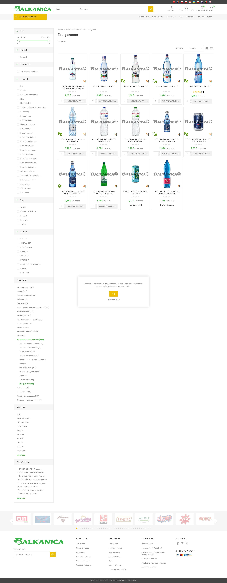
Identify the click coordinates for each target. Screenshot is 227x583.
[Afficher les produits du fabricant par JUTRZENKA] (83, 519)
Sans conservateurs (28, 180)
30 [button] (131, 528)
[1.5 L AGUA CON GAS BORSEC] (167, 69)
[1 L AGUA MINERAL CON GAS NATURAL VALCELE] (104, 174)
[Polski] (182, 2)
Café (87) (22, 364)
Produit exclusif (26, 133)
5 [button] (84, 528)
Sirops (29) (23, 376)
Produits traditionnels (28, 158)
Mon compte (172, 10)
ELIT (19, 414)
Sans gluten (25, 184)
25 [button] (122, 528)
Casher (23, 90)
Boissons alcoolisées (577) (27, 331)
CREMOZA (21, 450)
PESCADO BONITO (24, 418)
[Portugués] (206, 2)
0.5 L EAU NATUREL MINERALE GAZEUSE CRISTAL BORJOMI (72, 87)
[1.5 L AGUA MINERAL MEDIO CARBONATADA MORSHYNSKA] (135, 121)
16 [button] (105, 528)
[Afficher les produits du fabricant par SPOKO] (164, 519)
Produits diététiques (28, 137)
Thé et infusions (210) (27, 368)
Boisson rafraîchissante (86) (30, 348)
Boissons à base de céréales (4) (31, 344)
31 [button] (133, 528)
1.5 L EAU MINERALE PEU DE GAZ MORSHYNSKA (135, 140)
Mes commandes (115, 548)
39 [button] (148, 528)
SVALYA (20, 446)
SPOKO (20, 442)
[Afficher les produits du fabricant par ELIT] (22, 519)
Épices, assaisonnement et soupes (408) (33, 307)
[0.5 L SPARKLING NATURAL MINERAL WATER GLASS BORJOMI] (72, 69)
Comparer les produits (186, 10)
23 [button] (118, 528)
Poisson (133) (22, 299)
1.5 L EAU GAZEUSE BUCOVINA (198, 86)
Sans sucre (24, 193)
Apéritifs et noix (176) (25, 311)
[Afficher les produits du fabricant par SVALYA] (185, 519)
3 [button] (80, 528)
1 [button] (76, 528)
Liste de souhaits (115, 557)
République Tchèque (28, 211)
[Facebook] (178, 543)
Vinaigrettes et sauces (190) (28, 396)
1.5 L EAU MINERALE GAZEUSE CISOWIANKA (73, 140)
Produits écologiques (28, 141)
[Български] (186, 2)
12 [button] (97, 528)
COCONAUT (25, 256)
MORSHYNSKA (26, 247)
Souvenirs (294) (23, 327)
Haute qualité (25, 103)
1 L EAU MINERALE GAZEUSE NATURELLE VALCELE (104, 193)
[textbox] (112, 9)
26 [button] (124, 528)
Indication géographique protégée (33, 107)
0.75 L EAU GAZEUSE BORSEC (135, 86)
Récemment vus (115, 565)
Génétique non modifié (29, 95)
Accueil (60, 30)
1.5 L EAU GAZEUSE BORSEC (167, 86)
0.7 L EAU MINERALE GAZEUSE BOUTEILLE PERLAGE (73, 193)
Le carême (24, 112)
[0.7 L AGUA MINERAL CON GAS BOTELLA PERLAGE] (72, 174)
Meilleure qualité (26, 120)
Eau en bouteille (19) (27, 352)
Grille (207, 48)
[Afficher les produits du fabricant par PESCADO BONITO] (42, 519)
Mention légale (147, 544)
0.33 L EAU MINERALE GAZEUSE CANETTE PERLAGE (198, 140)
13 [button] (99, 528)
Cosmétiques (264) (24, 323)
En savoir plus (113, 300)
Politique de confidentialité (152, 548)
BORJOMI (24, 251)
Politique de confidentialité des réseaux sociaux (153, 553)
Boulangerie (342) (24, 315)
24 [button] (120, 528)
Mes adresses (114, 552)
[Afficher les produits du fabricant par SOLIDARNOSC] (63, 519)
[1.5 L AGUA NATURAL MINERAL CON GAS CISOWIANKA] (72, 121)
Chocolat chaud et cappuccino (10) (32, 360)
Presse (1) (21, 336)
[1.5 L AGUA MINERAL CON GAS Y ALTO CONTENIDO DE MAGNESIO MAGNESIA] (167, 174)
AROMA (20, 438)
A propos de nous (83, 561)
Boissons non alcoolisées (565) (30, 340)
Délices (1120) (22, 303)
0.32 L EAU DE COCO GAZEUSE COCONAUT (135, 193)
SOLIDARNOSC (23, 422)
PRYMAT (20, 434)
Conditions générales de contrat (154, 563)
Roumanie (24, 220)
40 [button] (150, 528)
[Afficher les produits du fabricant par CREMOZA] (205, 519)
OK (113, 294)
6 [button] (86, 528)
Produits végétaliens (28, 163)
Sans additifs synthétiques (30, 176)
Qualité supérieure (27, 171)
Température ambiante (29, 72)
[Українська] (194, 2)
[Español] (174, 2)
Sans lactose (25, 188)
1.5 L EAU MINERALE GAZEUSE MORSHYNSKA (104, 140)
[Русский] (198, 2)
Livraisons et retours (150, 567)
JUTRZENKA (22, 426)
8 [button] (90, 528)
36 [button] (143, 528)
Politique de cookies (149, 559)
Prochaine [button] (214, 521)
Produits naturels (27, 146)
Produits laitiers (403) (25, 287)
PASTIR (20, 430)
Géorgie (23, 207)
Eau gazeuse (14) (26, 384)
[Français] (210, 2)
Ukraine (23, 224)
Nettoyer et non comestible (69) (29, 319)
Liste (211, 48)
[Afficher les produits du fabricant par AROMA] (144, 519)
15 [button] (103, 528)
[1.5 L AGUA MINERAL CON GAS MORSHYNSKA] (104, 121)
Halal (22, 99)
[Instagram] (187, 543)
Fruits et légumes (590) (26, 295)
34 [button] (139, 528)
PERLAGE (24, 239)
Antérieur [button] (12, 521)
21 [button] (114, 528)
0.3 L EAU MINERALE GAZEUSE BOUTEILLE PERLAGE (167, 140)
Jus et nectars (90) (26, 380)
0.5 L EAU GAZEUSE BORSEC (104, 86)
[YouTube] (182, 543)
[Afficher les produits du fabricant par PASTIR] (103, 519)
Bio (21, 86)
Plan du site (80, 544)
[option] (22, 519)
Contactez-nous (82, 548)
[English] (202, 2)
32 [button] (135, 528)
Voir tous (21, 455)
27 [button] (126, 528)
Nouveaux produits (27, 124)
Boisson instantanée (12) (29, 356)
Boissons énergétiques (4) (29, 372)
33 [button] (137, 528)
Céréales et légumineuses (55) (29, 400)
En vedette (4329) (24, 392)
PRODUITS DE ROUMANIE (30, 264)
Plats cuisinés (25, 129)
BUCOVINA (24, 273)
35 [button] (141, 528)
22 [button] (116, 528)
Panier (111, 561)
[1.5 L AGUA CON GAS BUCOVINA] (198, 69)
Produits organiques (28, 150)
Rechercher (80, 552)
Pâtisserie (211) (23, 388)
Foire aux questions (83, 565)
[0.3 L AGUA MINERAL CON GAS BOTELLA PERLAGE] (167, 121)
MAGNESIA (24, 260)
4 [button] (82, 528)
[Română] (178, 2)
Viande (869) (22, 291)
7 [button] (88, 528)
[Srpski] (190, 2)
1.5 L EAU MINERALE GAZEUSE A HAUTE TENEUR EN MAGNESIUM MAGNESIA (167, 194)
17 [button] (107, 528)
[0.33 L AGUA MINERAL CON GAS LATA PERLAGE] (198, 121)
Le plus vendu (25, 116)
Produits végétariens (28, 167)
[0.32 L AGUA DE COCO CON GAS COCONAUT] (135, 174)
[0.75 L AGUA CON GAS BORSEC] (135, 69)
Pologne (23, 216)
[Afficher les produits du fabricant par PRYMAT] (124, 519)
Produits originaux (27, 154)
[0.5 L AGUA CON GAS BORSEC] (104, 69)
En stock (23, 57)
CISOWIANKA (25, 243)
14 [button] (101, 528)
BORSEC (23, 269)
